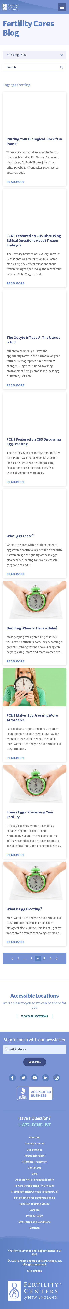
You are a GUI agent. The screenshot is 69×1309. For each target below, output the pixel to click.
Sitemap (34, 1227)
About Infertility (34, 1155)
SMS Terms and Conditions (34, 1221)
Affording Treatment (34, 1161)
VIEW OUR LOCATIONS (34, 1016)
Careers (35, 1209)
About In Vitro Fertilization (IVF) (34, 1179)
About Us (34, 1137)
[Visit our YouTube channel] (34, 1077)
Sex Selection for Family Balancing (34, 1197)
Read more (16, 182)
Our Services (34, 1149)
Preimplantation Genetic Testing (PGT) (34, 1191)
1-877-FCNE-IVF (34, 1125)
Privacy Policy (34, 1215)
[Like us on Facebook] (12, 1077)
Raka (39, 1270)
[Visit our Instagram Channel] (56, 1077)
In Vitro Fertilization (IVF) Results (35, 1185)
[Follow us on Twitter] (23, 1077)
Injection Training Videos (35, 1203)
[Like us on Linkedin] (45, 1077)
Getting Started (34, 1143)
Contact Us (34, 1167)
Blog (34, 1173)
